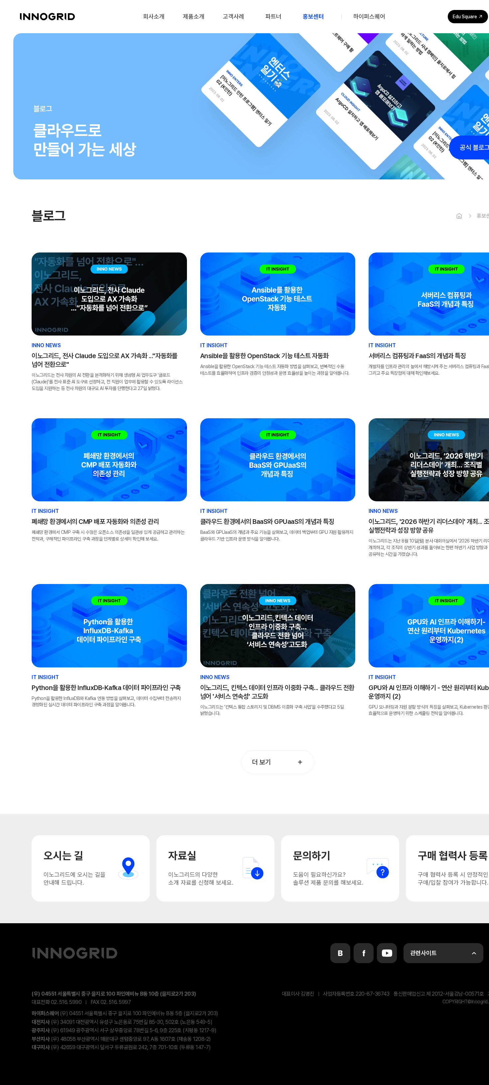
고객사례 (233, 16)
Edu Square (465, 16)
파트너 (273, 16)
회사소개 (153, 16)
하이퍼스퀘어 (369, 16)
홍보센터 (313, 16)
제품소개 (193, 16)
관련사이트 (423, 952)
